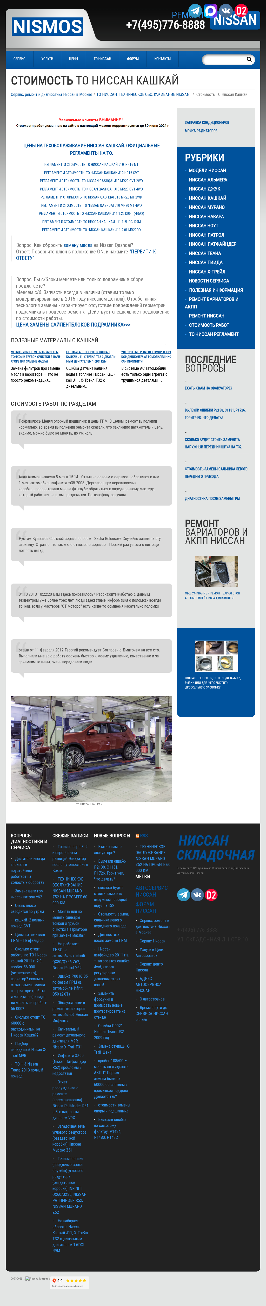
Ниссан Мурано (207, 207)
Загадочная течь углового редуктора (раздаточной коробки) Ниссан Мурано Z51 (69, 1138)
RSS (144, 836)
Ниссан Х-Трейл (207, 272)
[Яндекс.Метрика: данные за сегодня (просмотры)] (37, 1278)
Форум (133, 59)
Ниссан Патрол (206, 235)
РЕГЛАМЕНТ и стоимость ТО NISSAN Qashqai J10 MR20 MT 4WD (91, 205)
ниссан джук (204, 189)
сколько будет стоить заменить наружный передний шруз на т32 (213, 443)
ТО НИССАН (102, 59)
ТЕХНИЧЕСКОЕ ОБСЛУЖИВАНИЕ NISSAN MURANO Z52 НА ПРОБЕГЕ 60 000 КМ (69, 891)
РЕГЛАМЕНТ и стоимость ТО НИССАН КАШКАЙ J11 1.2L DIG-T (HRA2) (91, 213)
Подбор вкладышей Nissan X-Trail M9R (28, 1049)
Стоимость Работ (209, 325)
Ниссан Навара (206, 216)
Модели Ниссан (207, 170)
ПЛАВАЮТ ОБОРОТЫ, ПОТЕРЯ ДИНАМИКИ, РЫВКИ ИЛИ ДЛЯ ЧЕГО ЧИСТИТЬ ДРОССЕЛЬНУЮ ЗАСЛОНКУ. (213, 682)
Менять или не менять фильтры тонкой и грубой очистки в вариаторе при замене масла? (36, 356)
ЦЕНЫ (73, 59)
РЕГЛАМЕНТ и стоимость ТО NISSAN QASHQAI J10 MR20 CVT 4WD (91, 189)
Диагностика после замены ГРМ (212, 498)
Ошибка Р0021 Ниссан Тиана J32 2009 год (109, 1031)
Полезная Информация (216, 290)
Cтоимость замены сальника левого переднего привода (216, 473)
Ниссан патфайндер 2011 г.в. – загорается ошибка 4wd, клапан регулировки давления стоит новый (112, 967)
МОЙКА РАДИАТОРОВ (201, 131)
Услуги (47, 59)
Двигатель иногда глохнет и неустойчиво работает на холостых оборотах (28, 870)
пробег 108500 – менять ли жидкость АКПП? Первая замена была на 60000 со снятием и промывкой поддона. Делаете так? (111, 1078)
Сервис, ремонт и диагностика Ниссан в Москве (51, 94)
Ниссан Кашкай (207, 198)
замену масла (78, 245)
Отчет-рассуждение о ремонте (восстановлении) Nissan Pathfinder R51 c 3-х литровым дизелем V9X (70, 1100)
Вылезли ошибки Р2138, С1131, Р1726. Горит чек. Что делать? (215, 414)
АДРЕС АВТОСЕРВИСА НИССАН (149, 984)
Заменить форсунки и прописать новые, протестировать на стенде (109, 1005)
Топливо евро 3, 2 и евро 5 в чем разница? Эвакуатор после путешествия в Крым (70, 858)
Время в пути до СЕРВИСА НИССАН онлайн (152, 1013)
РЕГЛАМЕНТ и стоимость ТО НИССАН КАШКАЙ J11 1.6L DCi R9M (91, 222)
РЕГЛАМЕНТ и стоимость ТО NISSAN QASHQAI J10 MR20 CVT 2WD (91, 181)
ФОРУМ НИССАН (146, 907)
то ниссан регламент (214, 334)
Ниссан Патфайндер (212, 244)
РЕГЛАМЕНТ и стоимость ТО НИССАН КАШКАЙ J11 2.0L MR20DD (91, 230)
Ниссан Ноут (203, 226)
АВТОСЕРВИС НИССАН (152, 891)
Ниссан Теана (205, 253)
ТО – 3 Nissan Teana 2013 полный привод (27, 1070)
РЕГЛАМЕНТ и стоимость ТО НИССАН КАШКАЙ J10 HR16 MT (91, 164)
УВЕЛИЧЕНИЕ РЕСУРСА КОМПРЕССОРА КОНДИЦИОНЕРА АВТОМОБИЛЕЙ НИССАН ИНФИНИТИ (146, 356)
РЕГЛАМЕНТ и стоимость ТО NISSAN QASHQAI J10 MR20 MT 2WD (91, 197)
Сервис (19, 59)
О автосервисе (152, 999)
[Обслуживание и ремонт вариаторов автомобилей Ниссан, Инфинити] (216, 571)
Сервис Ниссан (152, 941)
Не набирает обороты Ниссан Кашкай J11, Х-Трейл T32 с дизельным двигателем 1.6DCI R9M (91, 356)
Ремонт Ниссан (206, 316)
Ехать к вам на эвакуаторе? (208, 388)
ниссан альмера (208, 180)
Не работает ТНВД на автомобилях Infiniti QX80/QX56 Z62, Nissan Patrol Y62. (68, 955)
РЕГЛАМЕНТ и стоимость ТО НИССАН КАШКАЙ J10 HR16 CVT (91, 173)
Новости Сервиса (209, 281)
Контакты (163, 59)
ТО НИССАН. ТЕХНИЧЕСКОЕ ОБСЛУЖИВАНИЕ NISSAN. (143, 94)
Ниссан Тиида (206, 262)
